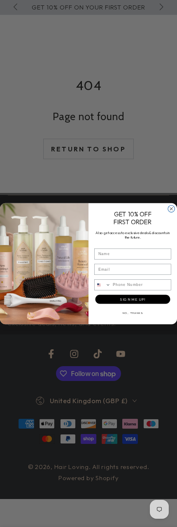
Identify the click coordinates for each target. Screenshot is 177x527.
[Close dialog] (171, 208)
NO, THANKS (133, 312)
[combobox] (103, 284)
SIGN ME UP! (132, 299)
